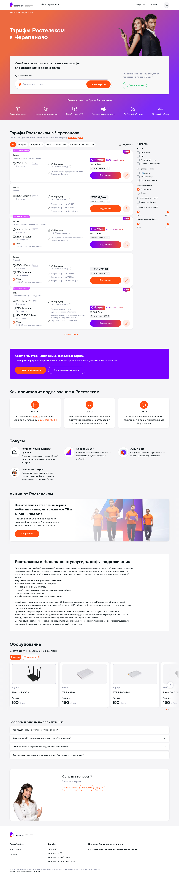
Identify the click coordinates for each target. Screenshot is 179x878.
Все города (15, 849)
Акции (147, 173)
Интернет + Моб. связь (56, 144)
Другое (100, 787)
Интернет (22, 144)
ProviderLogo (23, 5)
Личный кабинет (17, 844)
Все (13, 144)
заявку (36, 416)
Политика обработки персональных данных (25, 872)
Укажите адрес (75, 137)
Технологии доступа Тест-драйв (27, 158)
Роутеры (15, 657)
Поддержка (86, 787)
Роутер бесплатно (149, 180)
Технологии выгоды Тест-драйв (27, 296)
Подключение (70, 787)
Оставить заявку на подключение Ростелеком (112, 849)
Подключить (105, 175)
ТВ (142, 156)
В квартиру (146, 189)
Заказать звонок (137, 85)
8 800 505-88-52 (47, 419)
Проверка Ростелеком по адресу (105, 844)
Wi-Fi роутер (147, 177)
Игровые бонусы (148, 202)
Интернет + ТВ (36, 144)
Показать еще (71, 334)
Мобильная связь (148, 160)
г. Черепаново (25, 75)
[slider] (138, 212)
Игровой (16, 191)
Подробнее (27, 533)
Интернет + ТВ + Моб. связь (82, 144)
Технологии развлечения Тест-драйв (29, 224)
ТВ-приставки (30, 657)
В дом (143, 193)
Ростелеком (15, 13)
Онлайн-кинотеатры (150, 164)
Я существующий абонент (67, 370)
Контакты (154, 4)
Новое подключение (30, 370)
